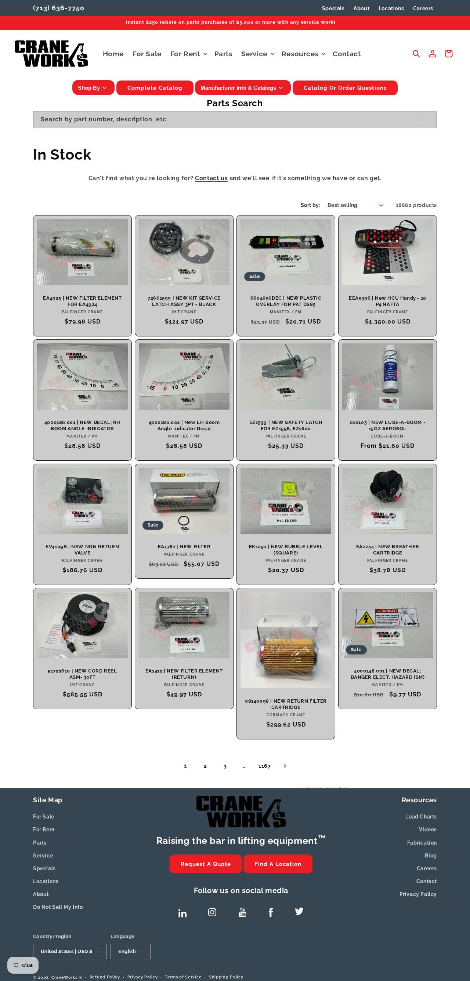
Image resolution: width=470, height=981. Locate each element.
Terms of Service (183, 976)
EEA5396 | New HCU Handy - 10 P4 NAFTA (387, 301)
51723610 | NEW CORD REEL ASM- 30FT (82, 674)
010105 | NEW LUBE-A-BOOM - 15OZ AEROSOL (388, 425)
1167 (264, 766)
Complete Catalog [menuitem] (154, 88)
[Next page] (284, 766)
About (41, 894)
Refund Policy (105, 976)
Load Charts (421, 817)
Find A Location (277, 864)
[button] (188, 54)
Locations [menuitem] (391, 8)
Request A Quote (206, 864)
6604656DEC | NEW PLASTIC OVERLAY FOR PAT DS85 (285, 301)
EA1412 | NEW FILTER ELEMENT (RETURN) (184, 674)
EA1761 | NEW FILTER (184, 546)
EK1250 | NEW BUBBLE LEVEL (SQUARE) (286, 550)
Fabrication (422, 843)
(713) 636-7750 (58, 8)
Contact (426, 881)
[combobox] (235, 119)
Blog (431, 856)
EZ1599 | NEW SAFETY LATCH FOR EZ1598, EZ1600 (286, 425)
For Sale (43, 817)
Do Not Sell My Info (58, 907)
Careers (427, 868)
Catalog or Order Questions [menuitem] (345, 88)
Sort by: (310, 205)
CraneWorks (64, 977)
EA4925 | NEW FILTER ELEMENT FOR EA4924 (82, 301)
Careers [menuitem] (423, 8)
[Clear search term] (412, 119)
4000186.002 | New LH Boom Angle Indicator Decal (184, 425)
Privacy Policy (418, 894)
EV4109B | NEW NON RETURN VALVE (82, 550)
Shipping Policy (226, 976)
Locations (45, 881)
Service (43, 856)
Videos (428, 829)
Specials (333, 8)
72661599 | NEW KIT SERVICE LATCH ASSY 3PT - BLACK (184, 301)
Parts (40, 843)
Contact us (211, 178)
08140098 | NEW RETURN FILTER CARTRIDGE (286, 704)
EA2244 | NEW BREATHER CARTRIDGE (387, 550)
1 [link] (185, 765)
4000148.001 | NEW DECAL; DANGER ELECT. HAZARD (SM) (388, 674)
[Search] (428, 119)
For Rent (44, 829)
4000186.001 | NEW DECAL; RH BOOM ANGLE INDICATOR (82, 425)
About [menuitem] (361, 8)
